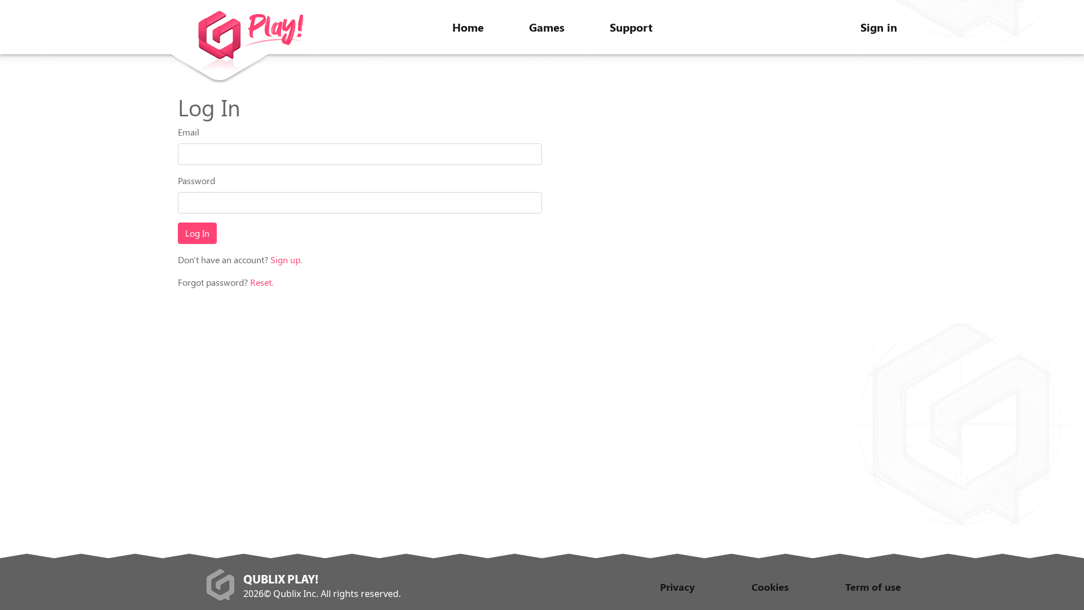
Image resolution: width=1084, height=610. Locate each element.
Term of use (873, 587)
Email (188, 132)
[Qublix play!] (239, 48)
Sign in (878, 26)
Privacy (677, 587)
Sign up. (286, 259)
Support (631, 26)
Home (468, 26)
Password (196, 180)
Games (547, 26)
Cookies (770, 587)
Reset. (261, 282)
